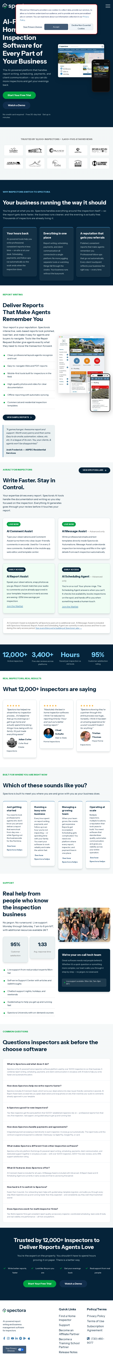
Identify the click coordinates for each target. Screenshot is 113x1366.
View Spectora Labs (93, 470)
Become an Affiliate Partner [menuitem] (69, 1332)
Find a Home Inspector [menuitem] (67, 1318)
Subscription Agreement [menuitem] (95, 1328)
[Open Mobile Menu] (108, 6)
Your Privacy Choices (32, 27)
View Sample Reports (18, 417)
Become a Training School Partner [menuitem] (69, 1343)
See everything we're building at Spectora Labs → (59, 628)
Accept (56, 27)
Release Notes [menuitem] (68, 1352)
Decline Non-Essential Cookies (81, 27)
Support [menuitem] (64, 1325)
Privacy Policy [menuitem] (96, 1316)
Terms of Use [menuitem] (95, 1321)
